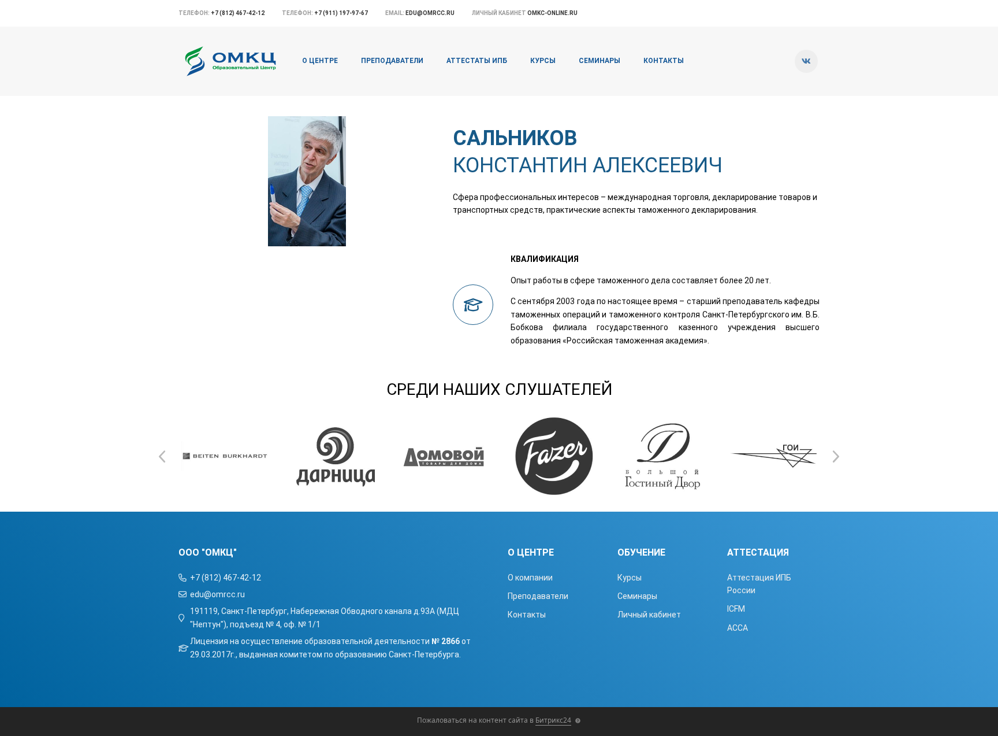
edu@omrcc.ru (430, 13)
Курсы (543, 61)
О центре (320, 61)
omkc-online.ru (552, 13)
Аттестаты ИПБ (476, 61)
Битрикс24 (553, 720)
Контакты (663, 61)
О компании (530, 577)
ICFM (736, 608)
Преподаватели (392, 61)
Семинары (599, 61)
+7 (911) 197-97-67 (341, 13)
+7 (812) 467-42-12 (238, 13)
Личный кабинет (649, 614)
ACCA (737, 628)
